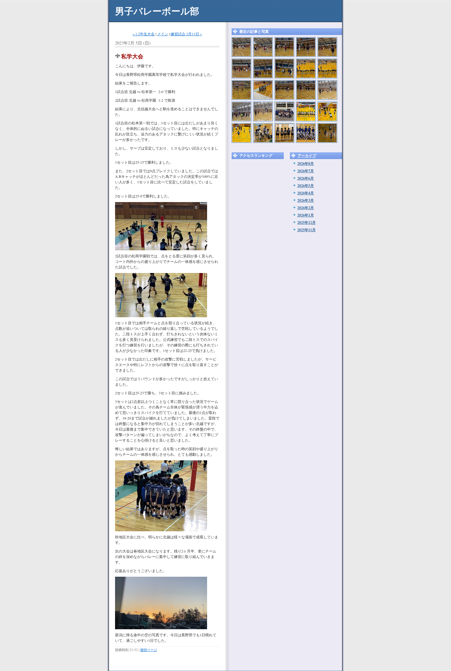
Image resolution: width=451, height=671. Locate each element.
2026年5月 (305, 185)
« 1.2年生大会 (144, 33)
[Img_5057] (263, 111)
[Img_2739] (241, 47)
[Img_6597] (241, 68)
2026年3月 (305, 200)
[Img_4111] (241, 133)
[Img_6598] (327, 47)
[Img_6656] (306, 47)
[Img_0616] (263, 90)
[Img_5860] (306, 133)
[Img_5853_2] (263, 133)
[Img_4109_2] (284, 111)
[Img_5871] (327, 133)
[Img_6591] (263, 68)
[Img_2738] (263, 47)
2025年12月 (306, 222)
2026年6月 (305, 178)
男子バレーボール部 (157, 11)
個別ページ (148, 649)
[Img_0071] (284, 90)
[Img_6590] (284, 68)
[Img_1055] (241, 90)
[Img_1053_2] (306, 68)
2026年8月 (305, 163)
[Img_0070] (306, 90)
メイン (162, 33)
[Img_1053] (327, 68)
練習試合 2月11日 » (186, 33)
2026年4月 (305, 193)
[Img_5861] (284, 133)
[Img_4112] (327, 111)
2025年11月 (306, 229)
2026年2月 (305, 207)
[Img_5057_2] (327, 90)
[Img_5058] (241, 111)
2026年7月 (305, 171)
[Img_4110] (306, 111)
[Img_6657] (284, 47)
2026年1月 (305, 215)
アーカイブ (307, 155)
